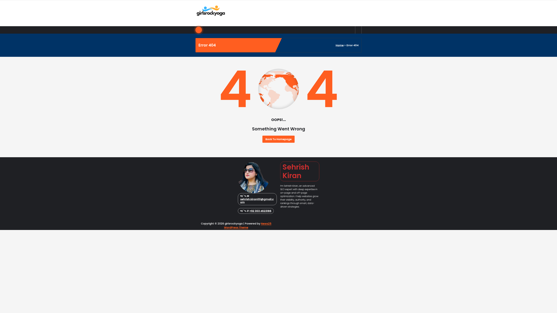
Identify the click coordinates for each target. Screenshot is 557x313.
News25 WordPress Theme (247, 225)
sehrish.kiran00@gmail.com (257, 200)
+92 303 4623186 (260, 211)
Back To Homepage (278, 139)
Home (340, 45)
